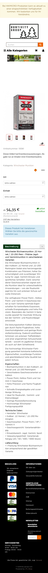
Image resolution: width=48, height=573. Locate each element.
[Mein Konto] (43, 50)
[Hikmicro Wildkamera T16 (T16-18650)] (25, 58)
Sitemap (29, 501)
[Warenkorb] (36, 50)
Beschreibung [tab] (11, 246)
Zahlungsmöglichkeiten (34, 471)
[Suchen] (40, 44)
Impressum (30, 505)
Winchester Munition (24, 165)
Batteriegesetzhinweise (34, 509)
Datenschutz (30, 493)
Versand (21, 214)
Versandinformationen (34, 476)
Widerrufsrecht (31, 513)
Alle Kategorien (16, 50)
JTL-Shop (28, 569)
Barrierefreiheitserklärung (34, 488)
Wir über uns (30, 467)
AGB (27, 497)
